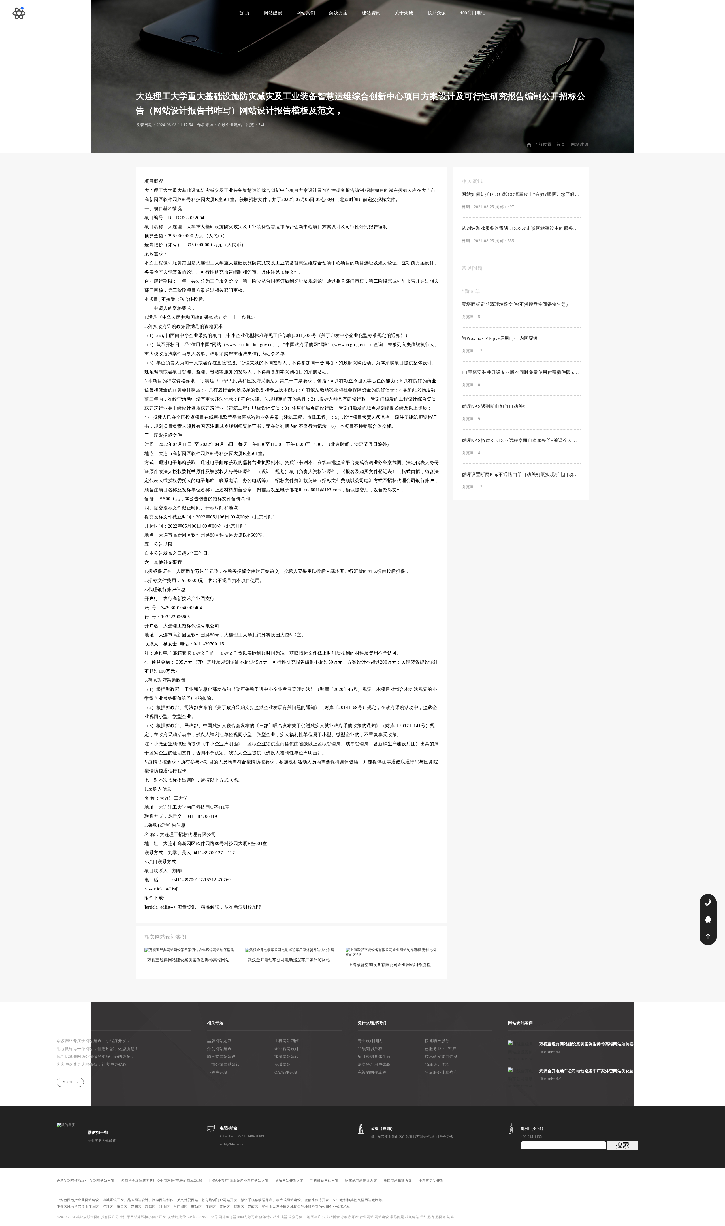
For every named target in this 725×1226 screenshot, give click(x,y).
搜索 (622, 1145)
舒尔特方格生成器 (274, 1217)
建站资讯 (371, 12)
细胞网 (437, 1217)
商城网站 (282, 1064)
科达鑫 (448, 1217)
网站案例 (306, 12)
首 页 (244, 12)
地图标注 (314, 1217)
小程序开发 (217, 1072)
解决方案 (338, 12)
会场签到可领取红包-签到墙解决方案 (86, 1181)
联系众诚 (436, 12)
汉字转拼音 (331, 1217)
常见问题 (397, 1217)
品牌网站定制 (219, 1041)
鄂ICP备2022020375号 (201, 1217)
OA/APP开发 (286, 1072)
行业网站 (367, 1217)
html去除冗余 (248, 1217)
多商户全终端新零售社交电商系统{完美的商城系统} (162, 1181)
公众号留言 (297, 1217)
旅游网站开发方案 (289, 1181)
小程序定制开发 (431, 1181)
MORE (68, 1082)
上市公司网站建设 (223, 1064)
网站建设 (273, 12)
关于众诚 (404, 12)
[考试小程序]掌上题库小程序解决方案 (238, 1181)
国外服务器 (228, 1217)
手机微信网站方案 (324, 1181)
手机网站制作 (286, 1041)
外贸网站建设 (219, 1049)
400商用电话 (473, 12)
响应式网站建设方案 (361, 1181)
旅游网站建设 (286, 1057)
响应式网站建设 (221, 1057)
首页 (561, 144)
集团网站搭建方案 (398, 1181)
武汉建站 (412, 1217)
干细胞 (425, 1217)
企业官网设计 (286, 1049)
